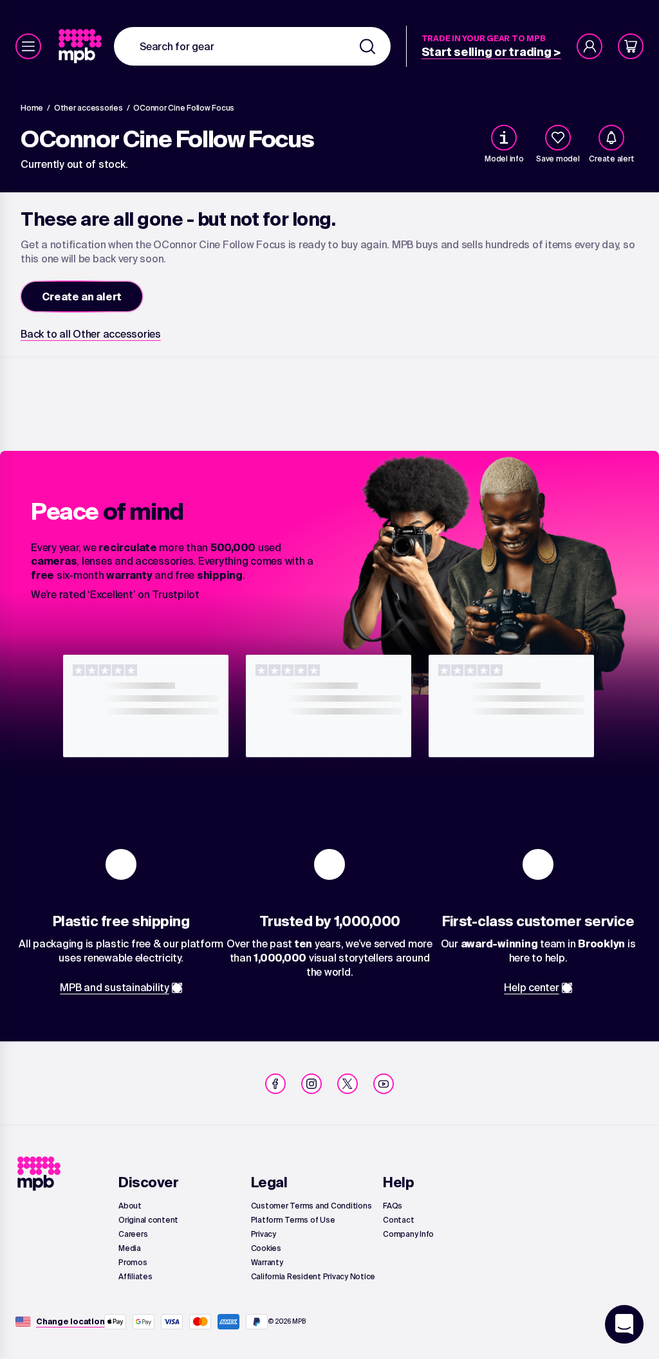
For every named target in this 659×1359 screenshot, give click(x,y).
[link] (81, 46)
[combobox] (252, 46)
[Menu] (28, 46)
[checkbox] (558, 137)
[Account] (589, 46)
